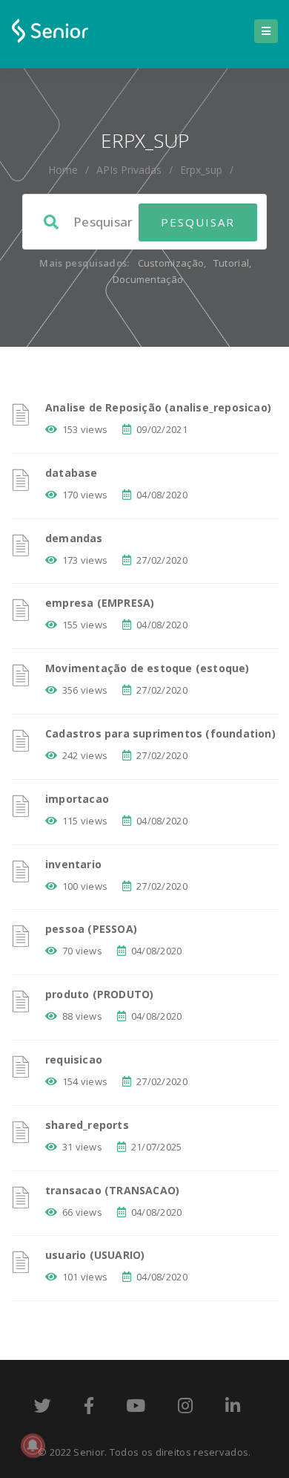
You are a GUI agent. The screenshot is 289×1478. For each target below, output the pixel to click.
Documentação (148, 279)
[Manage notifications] (32, 1445)
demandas (74, 538)
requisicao (73, 1059)
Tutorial (231, 263)
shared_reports (87, 1125)
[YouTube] (135, 1408)
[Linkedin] (232, 1408)
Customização (171, 263)
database (71, 473)
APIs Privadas (129, 170)
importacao (77, 799)
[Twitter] (42, 1408)
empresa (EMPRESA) (99, 603)
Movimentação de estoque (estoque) (147, 668)
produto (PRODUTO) (99, 994)
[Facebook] (89, 1408)
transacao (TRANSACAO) (112, 1190)
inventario (73, 864)
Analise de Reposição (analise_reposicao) (158, 407)
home (63, 170)
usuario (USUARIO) (94, 1255)
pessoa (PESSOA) (91, 929)
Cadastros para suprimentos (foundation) (160, 733)
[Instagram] (185, 1408)
